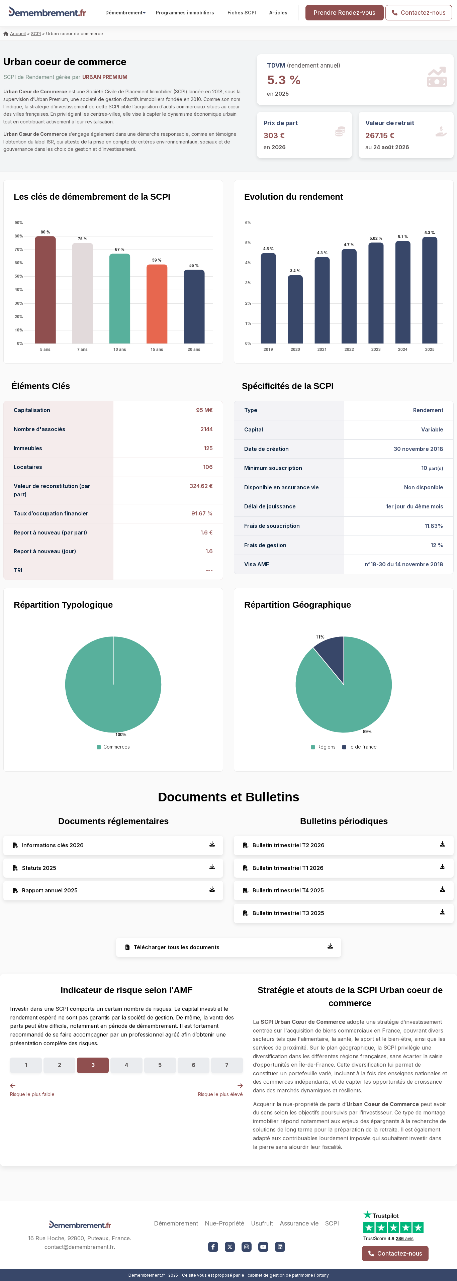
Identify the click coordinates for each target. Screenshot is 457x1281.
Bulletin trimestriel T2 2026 (288, 845)
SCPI (36, 33)
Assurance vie (299, 1223)
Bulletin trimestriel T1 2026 (287, 868)
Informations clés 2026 (52, 845)
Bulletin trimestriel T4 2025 (287, 890)
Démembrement (124, 12)
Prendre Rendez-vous (344, 12)
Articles (278, 12)
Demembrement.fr (146, 1275)
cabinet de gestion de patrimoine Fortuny (288, 1275)
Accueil (18, 33)
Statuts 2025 (38, 868)
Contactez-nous (422, 12)
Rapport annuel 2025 (49, 890)
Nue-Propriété (224, 1223)
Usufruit (262, 1223)
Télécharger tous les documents (175, 947)
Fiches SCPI (241, 12)
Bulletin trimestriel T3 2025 (287, 913)
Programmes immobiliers (185, 12)
